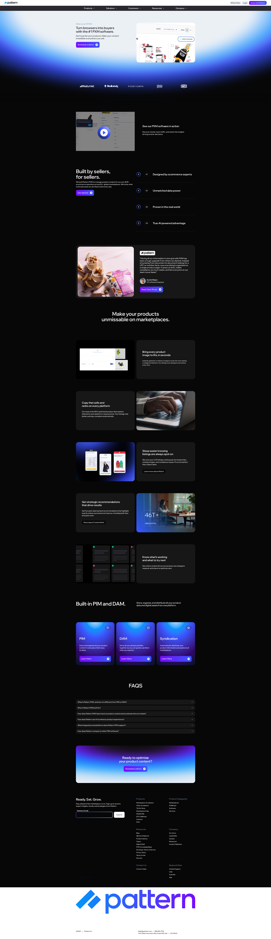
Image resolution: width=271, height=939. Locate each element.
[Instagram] (81, 877)
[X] (94, 877)
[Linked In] (86, 877)
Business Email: (82, 811)
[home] (10, 3)
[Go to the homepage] (135, 902)
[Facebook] (77, 877)
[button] (89, 8)
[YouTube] (90, 877)
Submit (119, 815)
